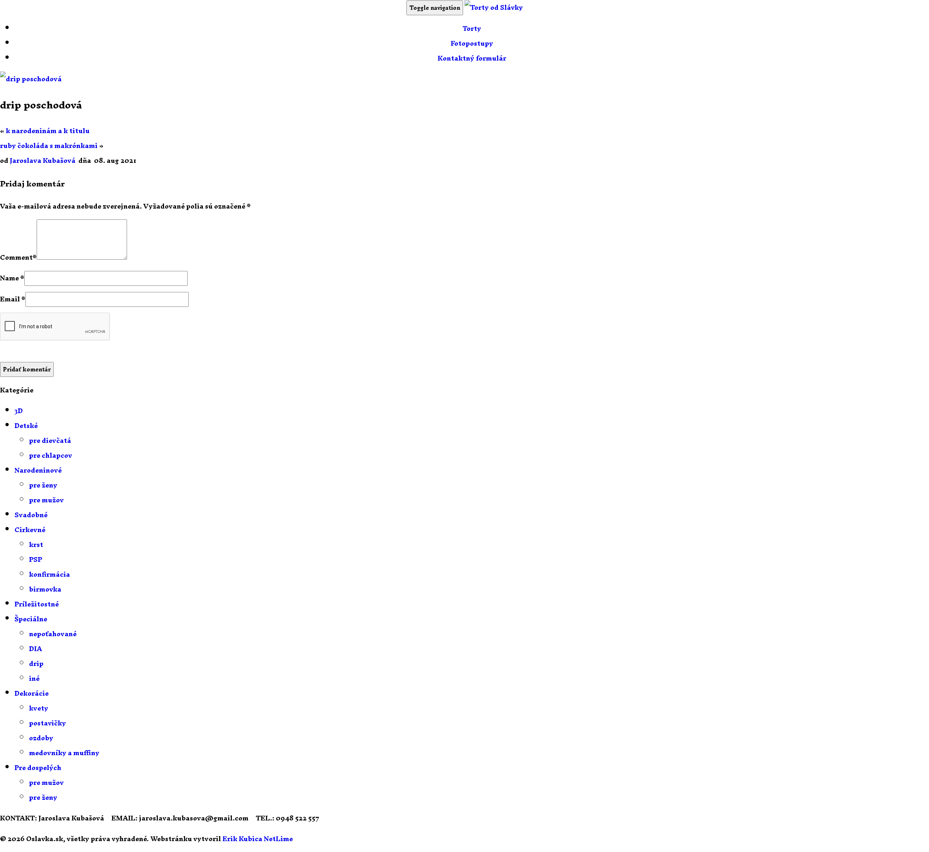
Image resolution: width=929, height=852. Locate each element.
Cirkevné (30, 529)
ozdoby (41, 737)
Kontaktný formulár (472, 58)
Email (10, 299)
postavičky (47, 723)
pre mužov (46, 500)
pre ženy (43, 485)
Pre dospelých (38, 767)
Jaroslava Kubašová (42, 160)
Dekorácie (32, 693)
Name (9, 278)
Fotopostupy (472, 43)
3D (19, 410)
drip (36, 663)
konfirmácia (49, 574)
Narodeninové (38, 470)
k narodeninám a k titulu (48, 130)
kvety (38, 708)
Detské (26, 425)
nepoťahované (53, 633)
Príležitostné (37, 604)
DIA (35, 648)
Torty (472, 28)
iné (34, 678)
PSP (35, 559)
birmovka (45, 589)
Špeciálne (31, 619)
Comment (16, 257)
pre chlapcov (50, 455)
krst (36, 544)
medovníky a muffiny (64, 752)
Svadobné (31, 514)
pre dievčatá (50, 440)
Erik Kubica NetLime (257, 838)
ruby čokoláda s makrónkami (49, 145)
